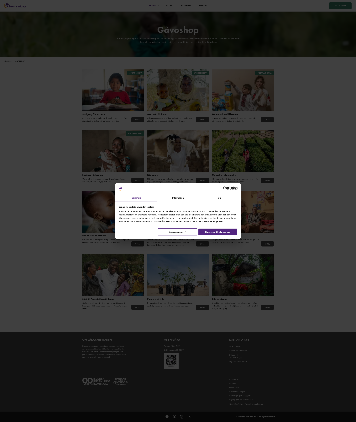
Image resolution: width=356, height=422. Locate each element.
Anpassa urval (176, 232)
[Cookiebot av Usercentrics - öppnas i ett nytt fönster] (225, 189)
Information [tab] (178, 198)
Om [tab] (219, 198)
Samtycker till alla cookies (217, 232)
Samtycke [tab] (136, 198)
